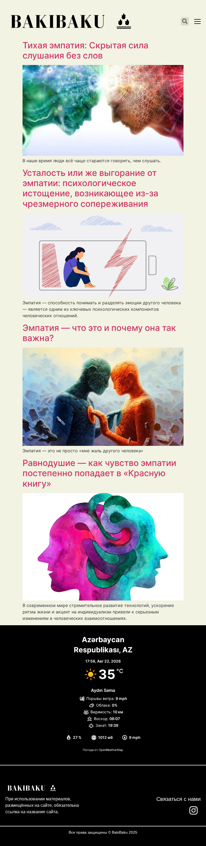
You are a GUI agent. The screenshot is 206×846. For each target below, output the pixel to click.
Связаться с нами (178, 799)
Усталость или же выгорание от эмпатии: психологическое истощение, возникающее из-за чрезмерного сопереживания (90, 188)
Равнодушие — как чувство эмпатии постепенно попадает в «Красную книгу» (99, 473)
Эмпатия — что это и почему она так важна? (99, 333)
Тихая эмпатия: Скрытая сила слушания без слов (85, 50)
